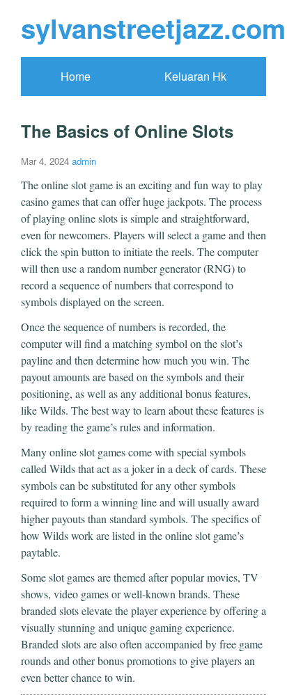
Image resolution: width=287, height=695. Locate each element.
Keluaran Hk (195, 76)
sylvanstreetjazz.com (153, 28)
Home (76, 76)
